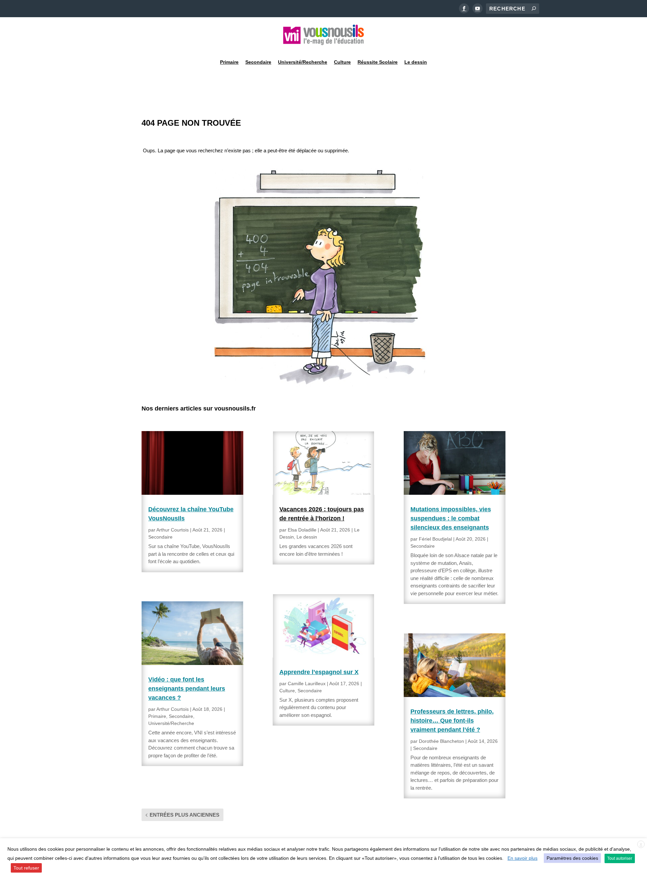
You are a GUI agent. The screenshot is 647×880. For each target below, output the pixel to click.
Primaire (229, 62)
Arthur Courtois (172, 530)
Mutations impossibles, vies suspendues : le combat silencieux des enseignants (450, 518)
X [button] (641, 844)
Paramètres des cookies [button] (572, 858)
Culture (342, 62)
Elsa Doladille (302, 530)
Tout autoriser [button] (619, 858)
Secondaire (258, 62)
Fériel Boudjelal (435, 539)
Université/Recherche (302, 62)
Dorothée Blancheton (441, 741)
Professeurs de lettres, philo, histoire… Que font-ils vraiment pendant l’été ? (452, 720)
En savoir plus (522, 858)
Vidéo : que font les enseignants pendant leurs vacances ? (186, 688)
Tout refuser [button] (26, 868)
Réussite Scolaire (378, 62)
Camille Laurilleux (307, 683)
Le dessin (415, 62)
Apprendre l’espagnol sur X (319, 672)
